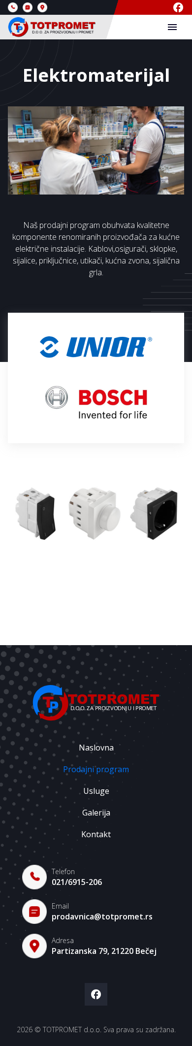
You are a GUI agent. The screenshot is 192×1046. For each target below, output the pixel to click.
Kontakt (96, 834)
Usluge (96, 790)
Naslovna (96, 747)
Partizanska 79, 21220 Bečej (104, 951)
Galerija (96, 812)
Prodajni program (96, 769)
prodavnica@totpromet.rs (102, 916)
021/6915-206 (77, 882)
